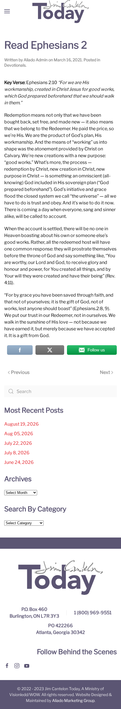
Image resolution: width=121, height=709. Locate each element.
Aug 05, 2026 (18, 433)
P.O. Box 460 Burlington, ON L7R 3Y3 (34, 613)
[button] (7, 11)
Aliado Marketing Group (73, 700)
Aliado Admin (36, 59)
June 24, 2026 (19, 462)
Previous (20, 372)
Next (105, 372)
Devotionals (15, 65)
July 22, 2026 (18, 443)
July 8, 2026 (17, 452)
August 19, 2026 (21, 424)
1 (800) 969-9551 (92, 612)
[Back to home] (60, 11)
